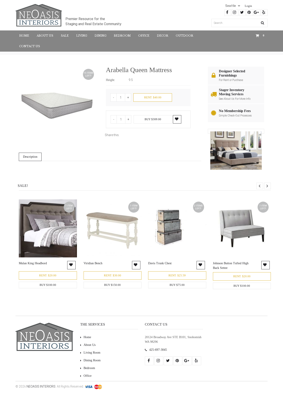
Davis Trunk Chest (160, 263)
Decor (162, 35)
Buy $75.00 (177, 285)
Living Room (92, 352)
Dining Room (92, 360)
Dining (100, 35)
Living (81, 35)
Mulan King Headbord (33, 263)
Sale (65, 35)
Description (30, 156)
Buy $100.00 (48, 285)
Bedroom (122, 35)
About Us (45, 35)
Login (248, 5)
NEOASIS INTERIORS (41, 386)
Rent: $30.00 (112, 275)
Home (24, 35)
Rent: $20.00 (47, 275)
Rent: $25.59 (177, 275)
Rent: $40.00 (152, 97)
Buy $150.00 (112, 285)
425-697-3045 (158, 349)
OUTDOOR (184, 35)
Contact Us (29, 46)
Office (143, 35)
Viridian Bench (93, 263)
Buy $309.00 (153, 119)
